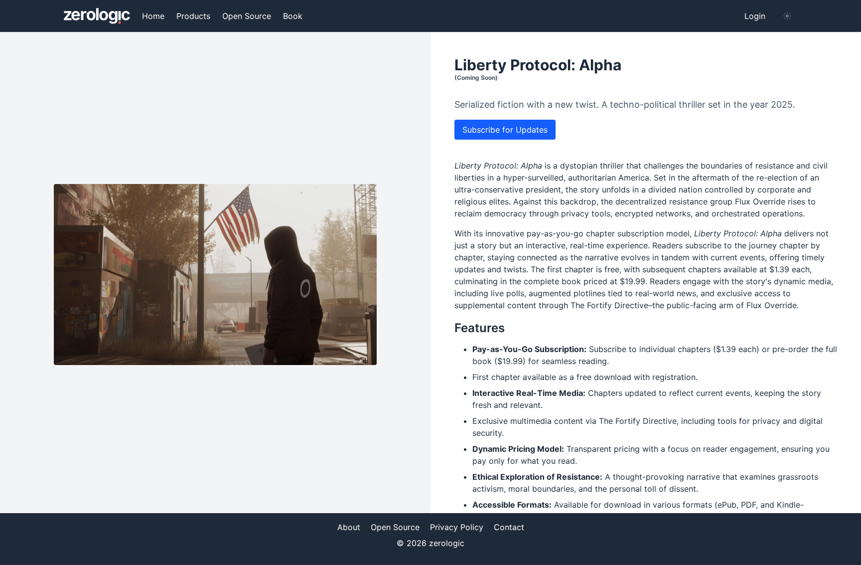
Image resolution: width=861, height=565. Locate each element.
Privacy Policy (456, 527)
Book (292, 16)
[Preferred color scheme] (787, 16)
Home (153, 16)
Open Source (246, 16)
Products (193, 16)
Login (754, 16)
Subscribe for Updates (505, 130)
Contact (509, 527)
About (348, 527)
